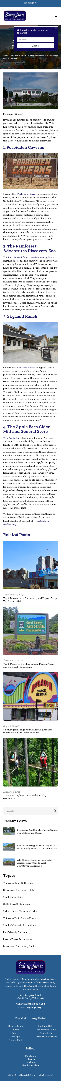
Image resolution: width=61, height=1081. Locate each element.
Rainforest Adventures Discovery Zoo (30, 257)
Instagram (30, 1058)
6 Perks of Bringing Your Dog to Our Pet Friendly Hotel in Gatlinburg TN (37, 847)
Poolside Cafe (45, 1025)
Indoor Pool (15, 1040)
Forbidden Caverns (28, 193)
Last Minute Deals (46, 1029)
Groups (15, 1036)
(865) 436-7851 (34, 1007)
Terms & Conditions (45, 1036)
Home (5, 56)
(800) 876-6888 (36, 1003)
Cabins (15, 1033)
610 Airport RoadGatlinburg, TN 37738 (30, 997)
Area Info (14, 56)
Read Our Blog (30, 1064)
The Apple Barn (12, 437)
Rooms (15, 1029)
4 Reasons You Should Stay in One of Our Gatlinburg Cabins (37, 831)
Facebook (30, 1055)
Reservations (15, 1025)
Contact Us (45, 1033)
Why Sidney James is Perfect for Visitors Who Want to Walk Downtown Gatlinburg (35, 862)
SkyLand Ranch (26, 367)
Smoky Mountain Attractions (32, 56)
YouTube (30, 1061)
